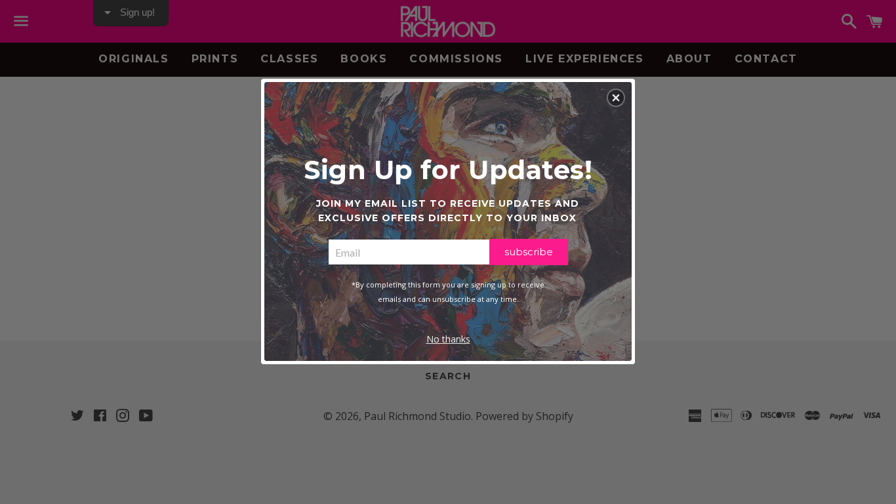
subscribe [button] (528, 251)
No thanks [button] (448, 339)
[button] (616, 98)
